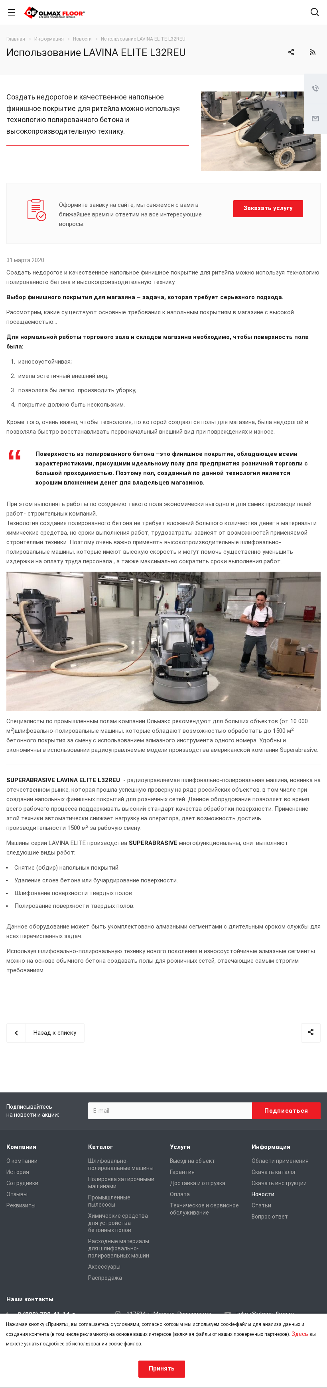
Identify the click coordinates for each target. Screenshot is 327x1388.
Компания (21, 1147)
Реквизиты (20, 1205)
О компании (21, 1161)
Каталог (100, 1147)
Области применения (280, 1161)
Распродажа (105, 1278)
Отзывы (17, 1194)
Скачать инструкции (279, 1183)
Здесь (300, 1334)
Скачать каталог (274, 1172)
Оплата (180, 1194)
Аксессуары (104, 1266)
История (17, 1172)
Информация (271, 1147)
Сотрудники (22, 1183)
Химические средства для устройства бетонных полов (118, 1223)
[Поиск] (315, 13)
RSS (313, 52)
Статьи (261, 1205)
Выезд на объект (192, 1161)
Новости (263, 1194)
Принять (162, 1368)
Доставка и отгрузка (197, 1183)
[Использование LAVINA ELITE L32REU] (261, 96)
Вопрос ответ (270, 1216)
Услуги (180, 1147)
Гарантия (182, 1172)
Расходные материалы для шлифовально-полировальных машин (118, 1248)
